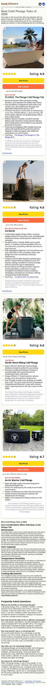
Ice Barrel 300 (20, 277)
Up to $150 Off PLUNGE (14, 91)
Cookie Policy (28, 681)
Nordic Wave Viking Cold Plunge (14, 357)
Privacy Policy (37, 681)
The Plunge (18, 135)
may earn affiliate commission (23, 7)
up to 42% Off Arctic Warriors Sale (15, 474)
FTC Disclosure (19, 682)
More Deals (23, 86)
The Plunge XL (29, 135)
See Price (23, 80)
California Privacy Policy (7, 682)
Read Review (7, 153)
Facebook (8, 684)
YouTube (19, 684)
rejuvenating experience (9, 595)
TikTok (13, 684)
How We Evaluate (30, 682)
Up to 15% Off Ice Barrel (14, 225)
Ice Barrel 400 (32, 277)
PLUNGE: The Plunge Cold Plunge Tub (24, 97)
